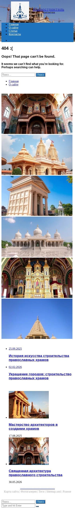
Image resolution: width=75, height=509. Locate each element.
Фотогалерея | (30, 491)
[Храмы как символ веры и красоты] (37, 155)
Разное (67, 491)
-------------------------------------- (37, 488)
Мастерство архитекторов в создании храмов (33, 427)
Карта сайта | (12, 491)
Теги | (42, 491)
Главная (14, 24)
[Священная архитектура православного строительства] (37, 114)
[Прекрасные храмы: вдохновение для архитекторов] (37, 237)
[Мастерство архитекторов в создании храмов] (41, 405)
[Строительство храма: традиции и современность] (37, 196)
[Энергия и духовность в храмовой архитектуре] (37, 319)
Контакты (15, 34)
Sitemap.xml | (54, 491)
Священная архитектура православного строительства (35, 473)
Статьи (13, 30)
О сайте (13, 27)
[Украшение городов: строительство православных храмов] (37, 278)
